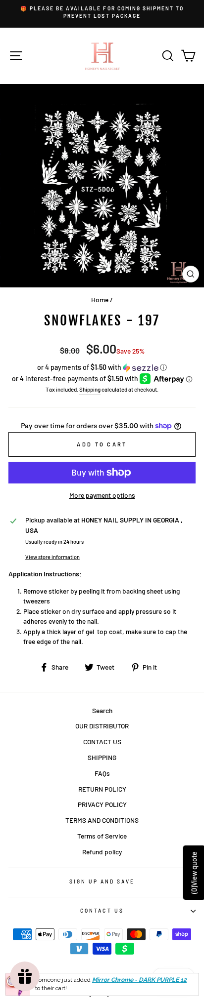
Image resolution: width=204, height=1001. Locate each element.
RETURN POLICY (102, 789)
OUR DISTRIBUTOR (102, 725)
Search (102, 710)
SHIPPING (102, 757)
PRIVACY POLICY (102, 804)
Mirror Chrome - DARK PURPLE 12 (139, 979)
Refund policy (102, 851)
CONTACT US (102, 741)
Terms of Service (102, 836)
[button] (102, 367)
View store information (52, 557)
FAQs (102, 773)
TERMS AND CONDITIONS (102, 820)
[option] (102, 12)
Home (99, 299)
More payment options (102, 495)
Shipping (90, 389)
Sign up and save (102, 881)
